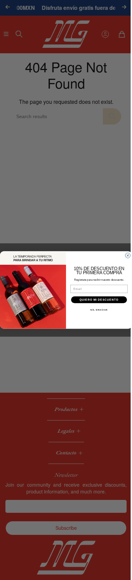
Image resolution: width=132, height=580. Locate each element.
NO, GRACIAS (96, 310)
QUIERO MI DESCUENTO (96, 299)
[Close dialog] (125, 255)
